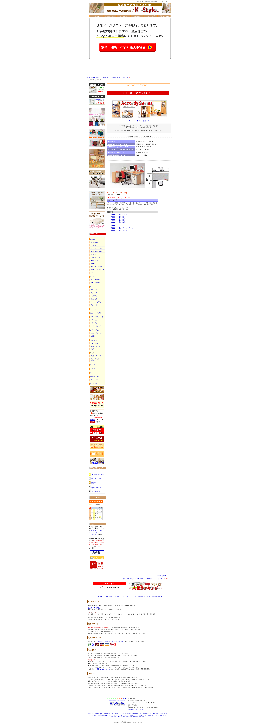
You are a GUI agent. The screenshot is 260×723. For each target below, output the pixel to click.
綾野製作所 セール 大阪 (138, 716)
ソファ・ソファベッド (96, 317)
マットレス (94, 293)
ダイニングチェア (96, 346)
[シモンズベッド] (97, 229)
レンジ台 (93, 254)
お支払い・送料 (110, 16)
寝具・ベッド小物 (95, 313)
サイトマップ (150, 16)
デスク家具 (104, 77)
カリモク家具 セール (130, 713)
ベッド (92, 286)
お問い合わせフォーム (103, 669)
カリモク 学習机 (95, 279)
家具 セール (93, 383)
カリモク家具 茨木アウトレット (133, 715)
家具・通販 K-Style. (93, 77)
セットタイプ (123, 77)
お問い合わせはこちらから (136, 709)
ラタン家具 (93, 368)
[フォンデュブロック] (97, 146)
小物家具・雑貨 (94, 376)
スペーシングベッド (96, 302)
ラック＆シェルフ (96, 260)
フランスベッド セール (118, 715)
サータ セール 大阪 (115, 716)
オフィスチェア (95, 343)
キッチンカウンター (96, 251)
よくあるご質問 (124, 596)
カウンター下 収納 (96, 248)
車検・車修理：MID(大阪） (107, 713)
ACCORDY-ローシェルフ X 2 (117, 144)
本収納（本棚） (95, 242)
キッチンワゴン (95, 257)
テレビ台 (93, 245)
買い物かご (137, 16)
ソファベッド (95, 323)
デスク (99, 80)
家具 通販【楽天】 (155, 713)
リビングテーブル (96, 356)
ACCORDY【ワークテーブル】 (121, 227)
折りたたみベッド (96, 299)
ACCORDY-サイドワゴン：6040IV (119, 147)
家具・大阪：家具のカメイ (142, 713)
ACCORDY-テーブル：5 (115, 141)
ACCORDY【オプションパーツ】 (122, 230)
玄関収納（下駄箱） (96, 266)
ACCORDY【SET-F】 (118, 222)
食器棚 (93, 263)
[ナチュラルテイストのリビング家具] (97, 208)
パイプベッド (95, 296)
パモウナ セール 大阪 (126, 716)
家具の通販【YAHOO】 (106, 715)
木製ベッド (94, 290)
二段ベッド (94, 305)
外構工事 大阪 (163, 713)
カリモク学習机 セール (147, 715)
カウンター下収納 (96, 479)
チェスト (93, 272)
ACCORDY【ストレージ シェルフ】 (123, 229)
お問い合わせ (158, 596)
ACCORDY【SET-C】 (118, 219)
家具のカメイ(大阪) (94, 608)
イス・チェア (94, 340)
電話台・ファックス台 (97, 269)
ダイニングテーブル (96, 333)
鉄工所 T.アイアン (119, 713)
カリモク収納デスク (94, 715)
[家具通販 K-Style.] (130, 14)
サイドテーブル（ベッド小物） (97, 360)
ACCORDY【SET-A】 (118, 216)
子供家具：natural (96, 483)
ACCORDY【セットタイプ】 (120, 214)
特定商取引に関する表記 (145, 596)
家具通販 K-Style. (164, 16)
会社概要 (96, 16)
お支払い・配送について (112, 596)
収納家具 (92, 239)
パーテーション (95, 379)
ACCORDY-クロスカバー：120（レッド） (121, 149)
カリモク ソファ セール (93, 713)
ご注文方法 (123, 16)
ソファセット (95, 320)
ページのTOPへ (162, 576)
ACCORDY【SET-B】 (118, 218)
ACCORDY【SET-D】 (118, 221)
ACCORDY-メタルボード (116, 152)
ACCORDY (113, 77)
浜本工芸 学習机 (95, 283)
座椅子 (93, 349)
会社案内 (100, 596)
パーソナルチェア (96, 326)
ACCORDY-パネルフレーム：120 (118, 155)
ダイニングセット (95, 330)
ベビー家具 (93, 365)
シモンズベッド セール (160, 715)
